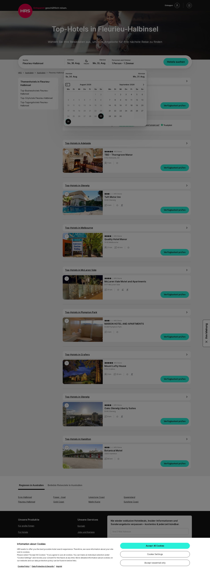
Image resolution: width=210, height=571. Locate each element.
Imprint (59, 566)
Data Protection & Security (43, 566)
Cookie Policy (23, 566)
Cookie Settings (155, 554)
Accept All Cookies (155, 545)
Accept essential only (155, 563)
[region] (105, 554)
